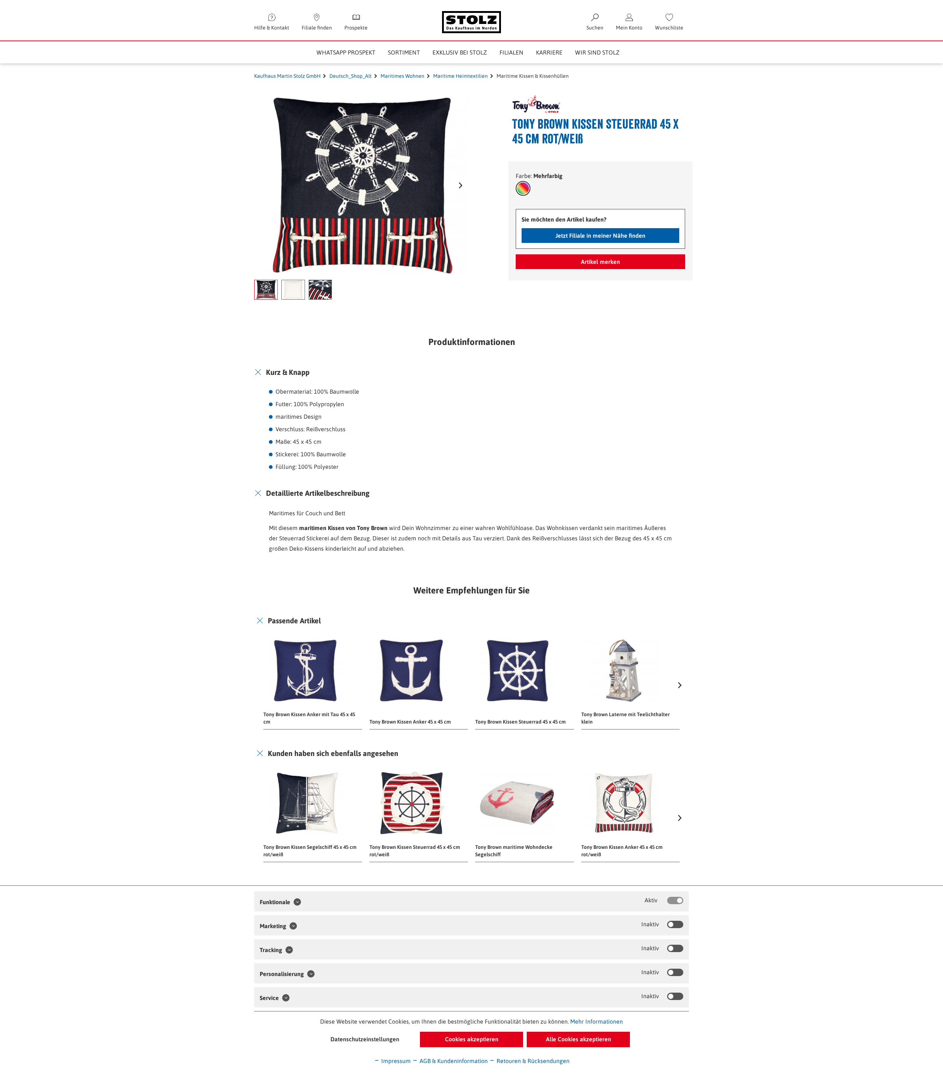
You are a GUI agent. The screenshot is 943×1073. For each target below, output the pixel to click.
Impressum (395, 1061)
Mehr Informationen (596, 1021)
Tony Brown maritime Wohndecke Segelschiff (514, 850)
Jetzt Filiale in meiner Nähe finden (600, 235)
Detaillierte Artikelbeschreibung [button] (317, 493)
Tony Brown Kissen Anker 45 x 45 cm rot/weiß (622, 850)
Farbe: (539, 176)
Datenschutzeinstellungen (364, 1039)
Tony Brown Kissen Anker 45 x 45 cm (410, 722)
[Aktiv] (675, 900)
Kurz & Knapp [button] (287, 372)
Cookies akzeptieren (471, 1039)
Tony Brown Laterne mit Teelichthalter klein (625, 718)
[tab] (471, 372)
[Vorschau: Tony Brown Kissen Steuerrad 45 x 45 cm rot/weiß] (266, 290)
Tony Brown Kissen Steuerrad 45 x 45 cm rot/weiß (414, 850)
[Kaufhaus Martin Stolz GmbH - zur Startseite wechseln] (471, 22)
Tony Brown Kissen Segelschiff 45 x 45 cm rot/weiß (310, 850)
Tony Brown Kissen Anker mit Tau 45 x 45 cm (309, 718)
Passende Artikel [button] (294, 620)
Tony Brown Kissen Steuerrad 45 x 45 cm (520, 722)
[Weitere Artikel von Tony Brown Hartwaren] (531, 104)
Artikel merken (600, 261)
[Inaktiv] (675, 924)
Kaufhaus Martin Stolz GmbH (287, 76)
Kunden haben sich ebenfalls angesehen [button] (333, 753)
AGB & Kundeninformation (453, 1061)
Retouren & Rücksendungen (532, 1061)
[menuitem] (669, 22)
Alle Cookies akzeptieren (578, 1039)
